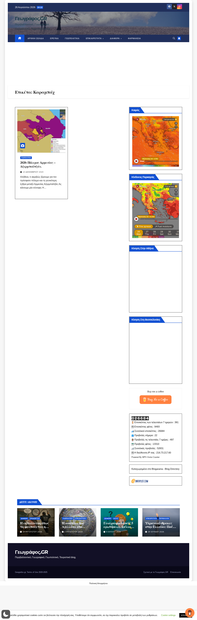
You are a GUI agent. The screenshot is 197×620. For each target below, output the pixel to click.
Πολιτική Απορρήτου (98, 583)
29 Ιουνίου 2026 (156, 532)
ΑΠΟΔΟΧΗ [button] (185, 615)
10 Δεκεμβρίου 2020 (33, 172)
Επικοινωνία (175, 572)
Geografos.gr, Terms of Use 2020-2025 (31, 572)
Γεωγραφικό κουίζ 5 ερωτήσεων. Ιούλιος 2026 (118, 526)
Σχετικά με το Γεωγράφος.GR (155, 572)
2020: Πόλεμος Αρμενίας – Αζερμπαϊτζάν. (37, 164)
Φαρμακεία (134, 38)
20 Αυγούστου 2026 (32, 532)
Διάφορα (115, 38)
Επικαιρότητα (94, 38)
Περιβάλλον (164, 518)
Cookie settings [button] (168, 615)
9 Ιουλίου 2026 (113, 532)
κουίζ (115, 518)
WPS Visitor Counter (151, 457)
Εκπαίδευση (34, 518)
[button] (174, 38)
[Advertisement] (98, 64)
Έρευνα (54, 38)
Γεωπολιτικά (72, 38)
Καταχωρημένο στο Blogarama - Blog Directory (155, 469)
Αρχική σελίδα (36, 38)
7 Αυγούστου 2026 (74, 532)
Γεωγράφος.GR (31, 18)
